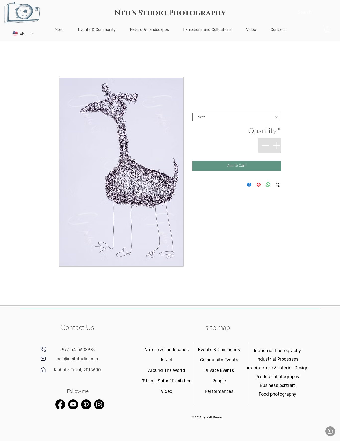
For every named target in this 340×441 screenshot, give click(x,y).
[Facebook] (60, 404)
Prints (275, 109)
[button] (327, 29)
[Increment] (277, 145)
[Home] (43, 359)
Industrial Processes (277, 359)
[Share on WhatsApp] (268, 185)
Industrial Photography (277, 350)
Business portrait (277, 385)
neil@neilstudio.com (77, 359)
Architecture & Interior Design (277, 368)
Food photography (277, 394)
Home (63, 59)
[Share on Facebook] (249, 185)
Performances (219, 391)
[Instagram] (99, 404)
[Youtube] (73, 404)
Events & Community (219, 350)
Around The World (166, 370)
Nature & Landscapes (166, 350)
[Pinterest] (86, 404)
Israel (166, 360)
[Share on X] (278, 185)
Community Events (219, 360)
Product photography (277, 377)
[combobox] (236, 117)
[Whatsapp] (330, 431)
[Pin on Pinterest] (259, 185)
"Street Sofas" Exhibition (166, 381)
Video (166, 391)
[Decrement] (265, 145)
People (219, 381)
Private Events (219, 370)
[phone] (43, 349)
